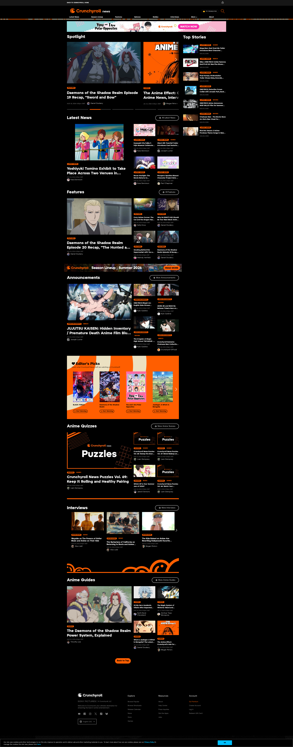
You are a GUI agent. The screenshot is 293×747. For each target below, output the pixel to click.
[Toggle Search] (223, 11)
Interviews (175, 17)
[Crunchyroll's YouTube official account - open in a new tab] (79, 714)
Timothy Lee (76, 642)
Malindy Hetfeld (144, 257)
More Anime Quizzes (166, 426)
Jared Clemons (143, 492)
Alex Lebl (79, 546)
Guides (155, 17)
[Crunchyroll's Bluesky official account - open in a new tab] (106, 714)
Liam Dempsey (77, 488)
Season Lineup (97, 17)
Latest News (74, 17)
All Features (170, 192)
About (211, 17)
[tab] (77, 110)
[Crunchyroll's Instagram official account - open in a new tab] (90, 714)
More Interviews (168, 508)
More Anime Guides (166, 580)
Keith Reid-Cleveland (141, 614)
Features (118, 17)
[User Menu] (222, 3)
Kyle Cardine (142, 311)
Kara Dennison (76, 180)
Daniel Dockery (77, 254)
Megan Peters (95, 103)
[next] (176, 389)
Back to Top (123, 661)
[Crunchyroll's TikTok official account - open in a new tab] (101, 714)
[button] (87, 721)
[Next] (176, 77)
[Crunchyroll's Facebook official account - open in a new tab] (84, 714)
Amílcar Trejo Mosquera (166, 614)
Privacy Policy (149, 742)
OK (225, 742)
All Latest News (168, 118)
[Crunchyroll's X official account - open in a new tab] (95, 714)
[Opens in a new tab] (146, 26)
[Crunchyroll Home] (90, 696)
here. (39, 744)
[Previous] (70, 77)
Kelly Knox (141, 225)
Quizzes (137, 17)
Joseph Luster (167, 151)
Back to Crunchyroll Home (78, 2)
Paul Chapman (167, 183)
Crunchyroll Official (169, 349)
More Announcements (165, 278)
